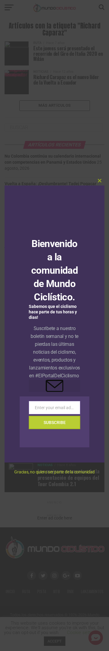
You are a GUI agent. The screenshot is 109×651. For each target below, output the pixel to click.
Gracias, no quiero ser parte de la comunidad (54, 471)
